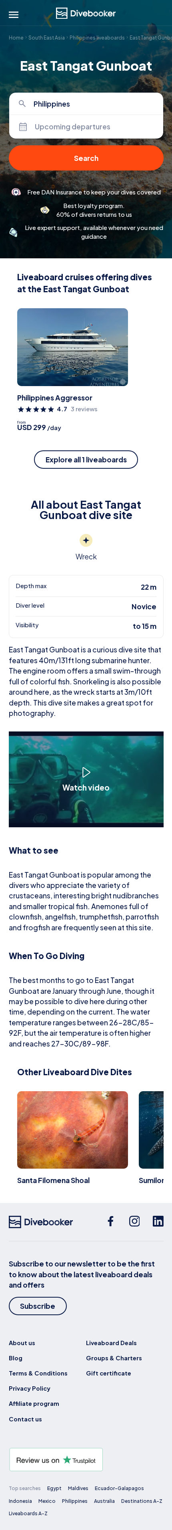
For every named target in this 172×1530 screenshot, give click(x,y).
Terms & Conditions (38, 1373)
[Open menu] (13, 15)
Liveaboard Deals (111, 1342)
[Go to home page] (86, 13)
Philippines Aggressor (54, 397)
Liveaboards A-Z (28, 1513)
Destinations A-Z (141, 1501)
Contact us (25, 1419)
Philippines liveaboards (97, 37)
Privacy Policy (29, 1388)
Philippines (75, 1501)
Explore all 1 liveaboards (86, 459)
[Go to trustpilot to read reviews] (86, 1459)
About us (22, 1342)
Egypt (54, 1488)
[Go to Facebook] (110, 1222)
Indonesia (20, 1501)
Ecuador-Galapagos (119, 1488)
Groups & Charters (114, 1358)
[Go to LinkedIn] (158, 1222)
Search (86, 158)
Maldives (78, 1488)
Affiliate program (34, 1403)
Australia (104, 1501)
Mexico (47, 1501)
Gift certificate (108, 1373)
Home (16, 37)
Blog (15, 1358)
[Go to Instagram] (134, 1222)
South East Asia (46, 37)
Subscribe (37, 1306)
